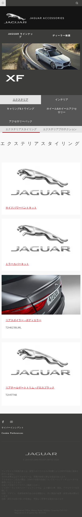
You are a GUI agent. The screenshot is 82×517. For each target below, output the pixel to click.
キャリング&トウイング (20, 108)
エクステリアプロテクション (60, 129)
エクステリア (20, 99)
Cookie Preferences (12, 433)
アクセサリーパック (20, 121)
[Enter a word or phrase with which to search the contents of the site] (78, 3)
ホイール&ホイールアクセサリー (62, 110)
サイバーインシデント (12, 427)
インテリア (61, 99)
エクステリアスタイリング (21, 129)
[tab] (20, 99)
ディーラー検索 (62, 35)
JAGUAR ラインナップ (20, 35)
